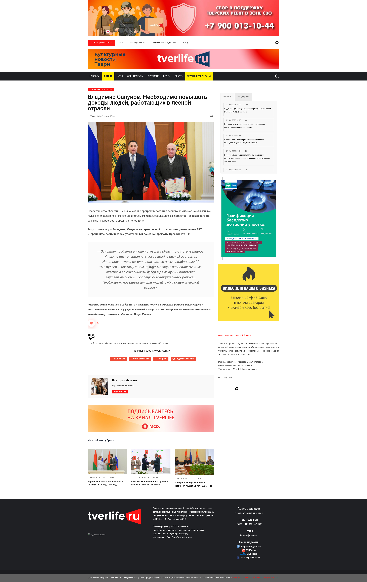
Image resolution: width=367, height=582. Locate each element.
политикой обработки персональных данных (253, 577)
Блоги (166, 76)
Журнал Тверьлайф (199, 76)
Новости (94, 76)
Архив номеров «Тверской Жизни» (234, 335)
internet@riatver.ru (248, 535)
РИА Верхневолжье (250, 557)
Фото (120, 76)
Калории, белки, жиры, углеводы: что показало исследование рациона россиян (244, 126)
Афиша (108, 76)
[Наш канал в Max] (277, 43)
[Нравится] (91, 323)
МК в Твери (252, 554)
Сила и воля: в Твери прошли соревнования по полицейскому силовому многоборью (244, 141)
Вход (185, 42)
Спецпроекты (135, 76)
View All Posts (120, 392)
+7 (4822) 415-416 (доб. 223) (164, 42)
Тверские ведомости (251, 546)
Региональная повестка (100, 90)
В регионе (153, 76)
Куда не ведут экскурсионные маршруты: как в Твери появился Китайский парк (247, 110)
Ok (277, 577)
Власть (179, 76)
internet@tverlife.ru (138, 42)
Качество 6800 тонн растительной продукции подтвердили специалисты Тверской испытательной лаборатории (247, 158)
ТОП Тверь (251, 550)
